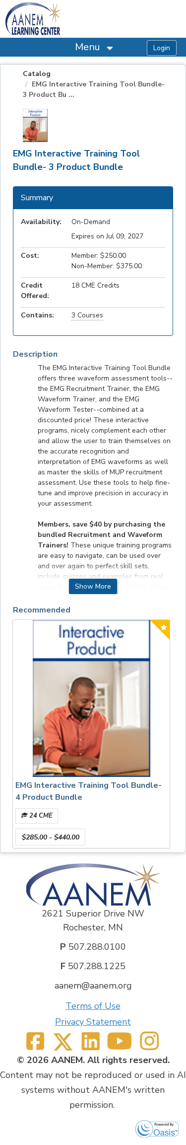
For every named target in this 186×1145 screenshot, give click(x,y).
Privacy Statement (93, 1022)
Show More (93, 586)
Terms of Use (93, 1006)
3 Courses (87, 315)
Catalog (37, 73)
